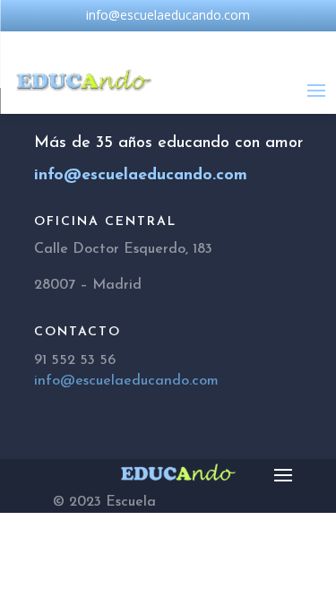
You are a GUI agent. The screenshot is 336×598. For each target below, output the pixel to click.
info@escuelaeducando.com (126, 381)
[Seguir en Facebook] (132, 42)
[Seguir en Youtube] (204, 42)
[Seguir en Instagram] (168, 42)
